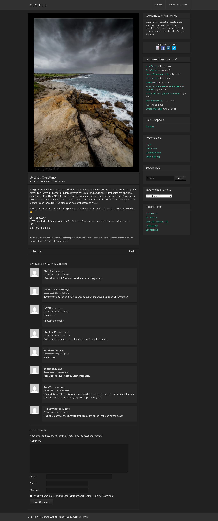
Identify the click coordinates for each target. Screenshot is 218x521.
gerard (114, 238)
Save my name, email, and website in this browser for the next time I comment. (73, 496)
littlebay (39, 241)
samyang (61, 241)
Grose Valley (152, 78)
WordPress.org (153, 157)
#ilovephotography (54, 321)
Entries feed (151, 148)
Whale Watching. (154, 109)
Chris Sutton (51, 271)
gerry (62, 181)
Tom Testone (51, 387)
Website (34, 490)
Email (33, 483)
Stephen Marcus (53, 332)
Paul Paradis (51, 350)
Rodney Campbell (54, 409)
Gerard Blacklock (53, 278)
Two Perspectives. (154, 101)
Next (133, 251)
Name (34, 476)
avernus (38, 5)
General (57, 238)
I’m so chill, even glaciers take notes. (163, 93)
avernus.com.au (178, 5)
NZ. (147, 105)
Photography (68, 238)
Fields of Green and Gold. (157, 74)
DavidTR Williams (54, 289)
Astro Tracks (151, 70)
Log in (148, 144)
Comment (36, 440)
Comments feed (153, 152)
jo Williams (50, 308)
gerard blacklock (126, 238)
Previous (36, 251)
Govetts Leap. (152, 82)
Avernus (150, 127)
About (158, 5)
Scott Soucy (50, 369)
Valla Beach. (152, 66)
